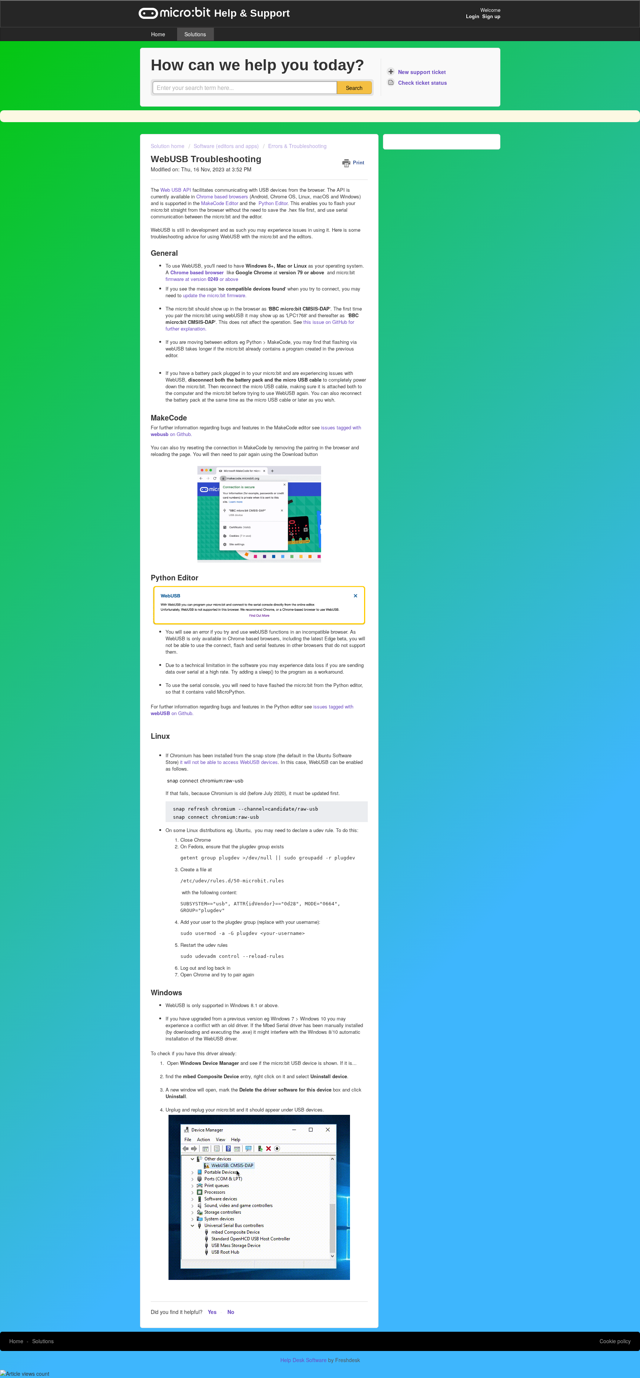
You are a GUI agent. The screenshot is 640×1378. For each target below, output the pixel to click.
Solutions (195, 34)
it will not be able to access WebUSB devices (228, 761)
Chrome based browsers (222, 196)
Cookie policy (615, 1341)
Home (158, 34)
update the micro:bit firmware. (215, 295)
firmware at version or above (202, 278)
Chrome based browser (197, 272)
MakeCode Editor (219, 203)
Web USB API (175, 189)
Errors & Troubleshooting (297, 146)
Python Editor (272, 203)
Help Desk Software (304, 1360)
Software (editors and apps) (226, 146)
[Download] (306, 611)
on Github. (182, 713)
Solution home (168, 146)
